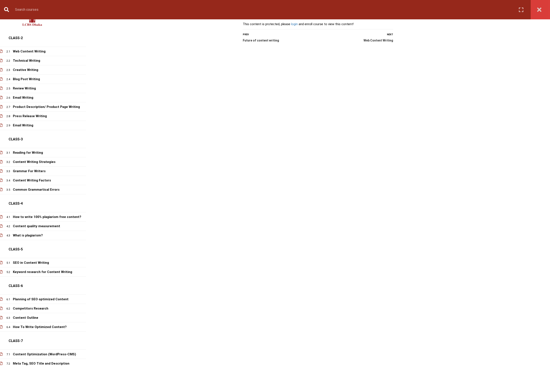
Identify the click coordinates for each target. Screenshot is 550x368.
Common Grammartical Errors (36, 190)
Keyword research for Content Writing (42, 272)
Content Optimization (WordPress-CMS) (44, 354)
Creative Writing (25, 70)
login (294, 24)
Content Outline (25, 318)
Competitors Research (30, 308)
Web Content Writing (378, 40)
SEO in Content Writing (31, 263)
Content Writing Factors (32, 180)
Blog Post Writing (26, 79)
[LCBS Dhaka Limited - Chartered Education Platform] (32, 21)
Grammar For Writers (29, 171)
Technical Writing (26, 61)
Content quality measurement (36, 226)
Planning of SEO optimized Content (41, 299)
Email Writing (23, 98)
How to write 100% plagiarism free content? (47, 217)
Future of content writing (261, 40)
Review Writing (24, 88)
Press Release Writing (30, 116)
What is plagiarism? (28, 235)
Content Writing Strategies (34, 162)
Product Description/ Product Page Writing (46, 107)
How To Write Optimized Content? (40, 327)
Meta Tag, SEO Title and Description (41, 363)
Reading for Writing (28, 153)
